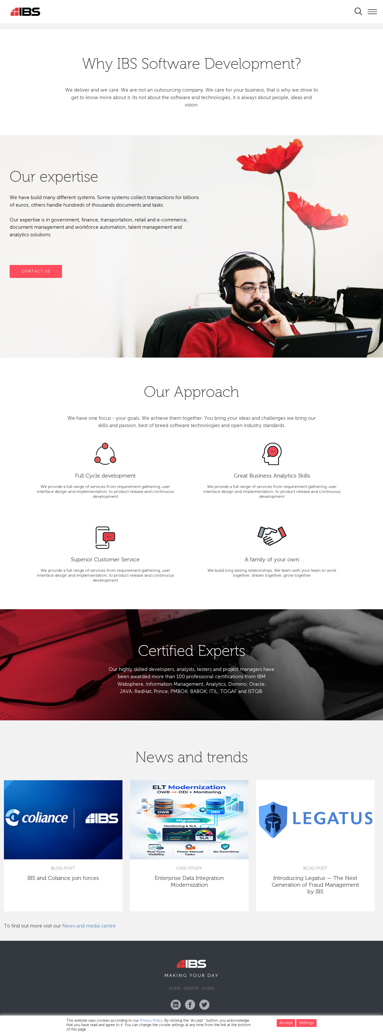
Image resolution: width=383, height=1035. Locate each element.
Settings (306, 1023)
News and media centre (89, 926)
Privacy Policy (151, 1021)
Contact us (35, 271)
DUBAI (208, 989)
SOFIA (174, 989)
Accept (286, 1023)
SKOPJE (191, 989)
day (213, 975)
